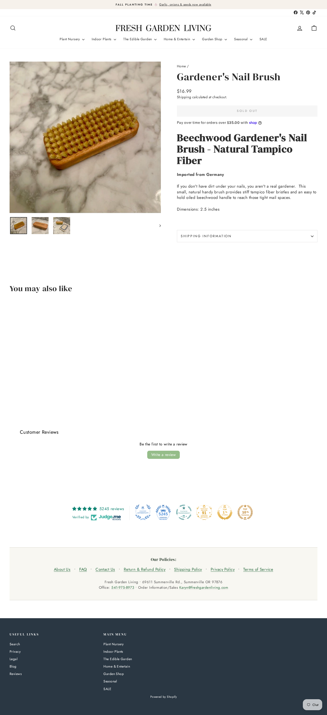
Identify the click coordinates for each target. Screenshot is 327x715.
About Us (62, 569)
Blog (13, 666)
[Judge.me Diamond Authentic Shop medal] (143, 512)
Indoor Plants (102, 39)
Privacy (15, 651)
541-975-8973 (122, 587)
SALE (263, 39)
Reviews (16, 673)
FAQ (83, 569)
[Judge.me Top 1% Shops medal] (224, 512)
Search (15, 644)
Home (181, 66)
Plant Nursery (70, 39)
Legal (13, 659)
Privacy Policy (223, 569)
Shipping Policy (188, 569)
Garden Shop (212, 39)
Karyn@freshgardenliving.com (203, 587)
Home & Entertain (177, 39)
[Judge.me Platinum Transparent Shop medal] (184, 512)
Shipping (184, 97)
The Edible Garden (138, 39)
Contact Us (105, 569)
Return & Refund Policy (144, 569)
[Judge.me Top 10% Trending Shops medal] (245, 512)
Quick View (46, 372)
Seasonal (241, 39)
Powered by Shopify (163, 697)
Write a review (163, 454)
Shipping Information (206, 236)
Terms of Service (258, 569)
